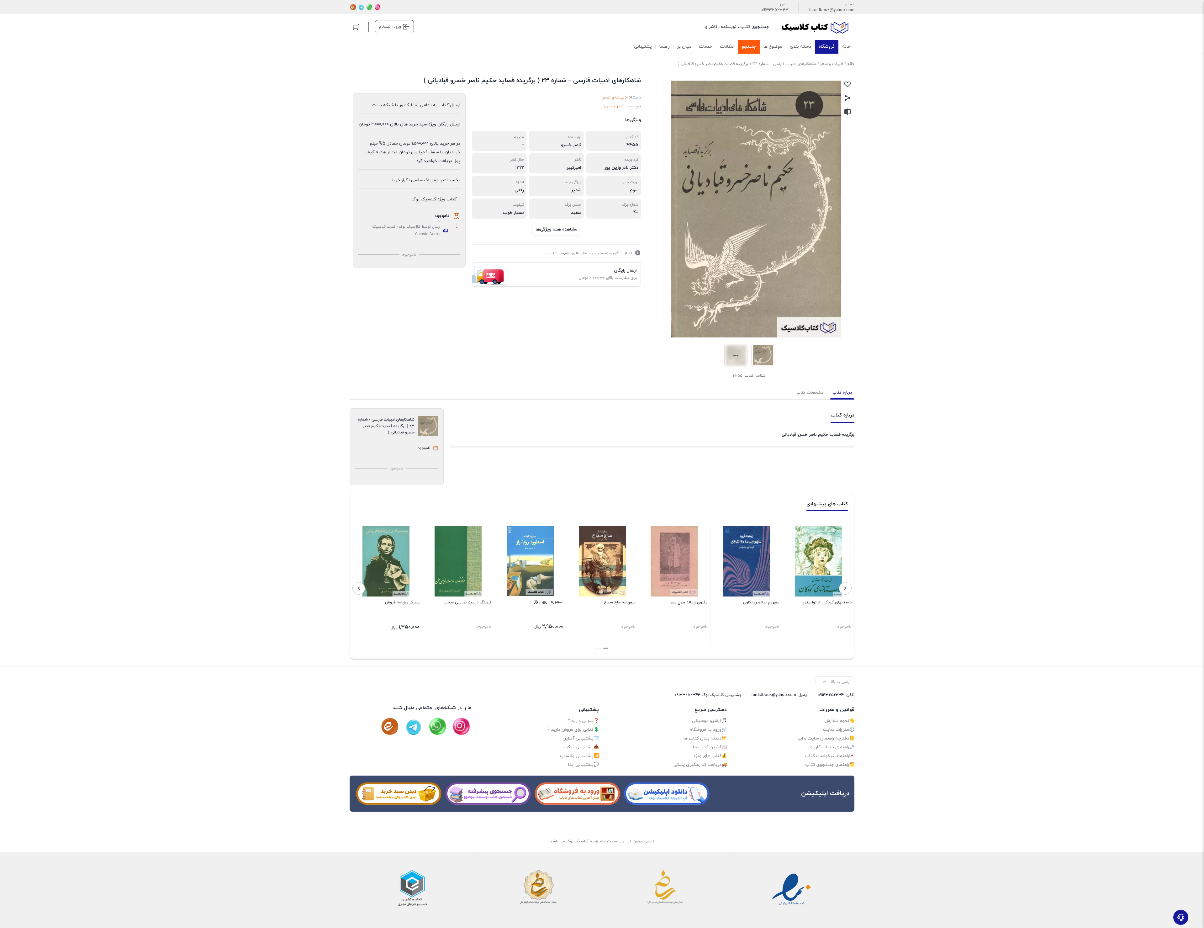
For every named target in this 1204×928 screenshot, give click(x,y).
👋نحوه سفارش (839, 721)
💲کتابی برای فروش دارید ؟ (573, 730)
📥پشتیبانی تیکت (581, 747)
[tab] (842, 392)
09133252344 (774, 10)
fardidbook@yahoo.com (831, 10)
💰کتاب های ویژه (710, 756)
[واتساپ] (369, 7)
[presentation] (845, 588)
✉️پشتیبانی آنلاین (580, 738)
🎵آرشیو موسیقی (709, 721)
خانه (850, 64)
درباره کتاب (842, 392)
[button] (605, 648)
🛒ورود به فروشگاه (708, 730)
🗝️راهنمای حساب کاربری (831, 747)
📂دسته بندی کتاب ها (705, 738)
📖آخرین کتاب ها (710, 747)
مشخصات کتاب (810, 392)
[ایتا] (353, 7)
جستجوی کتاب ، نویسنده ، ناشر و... (735, 27)
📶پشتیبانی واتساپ (579, 756)
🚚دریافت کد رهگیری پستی (700, 765)
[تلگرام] (361, 7)
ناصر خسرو (614, 106)
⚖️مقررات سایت (838, 730)
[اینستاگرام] (377, 7)
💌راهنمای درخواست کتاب (829, 756)
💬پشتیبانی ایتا (583, 765)
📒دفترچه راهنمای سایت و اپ (826, 738)
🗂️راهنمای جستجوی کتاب (829, 765)
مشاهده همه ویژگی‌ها (556, 229)
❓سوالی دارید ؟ (583, 721)
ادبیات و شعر (831, 64)
